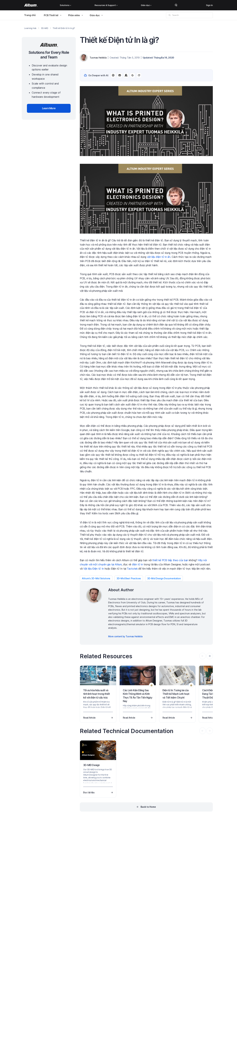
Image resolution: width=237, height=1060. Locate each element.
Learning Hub (30, 28)
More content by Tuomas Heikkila (125, 636)
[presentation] (209, 656)
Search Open (176, 5)
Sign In (209, 5)
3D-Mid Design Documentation (164, 578)
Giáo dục (145, 5)
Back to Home (148, 806)
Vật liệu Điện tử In (93, 568)
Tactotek (132, 568)
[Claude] (126, 75)
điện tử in (137, 564)
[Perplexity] (119, 75)
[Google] (132, 75)
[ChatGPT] (113, 75)
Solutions (64, 5)
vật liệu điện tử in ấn (158, 256)
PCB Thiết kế (51, 15)
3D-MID (44, 28)
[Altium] (31, 5)
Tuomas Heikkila (98, 57)
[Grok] (139, 75)
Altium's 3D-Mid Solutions (96, 578)
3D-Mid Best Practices (129, 578)
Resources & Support (105, 5)
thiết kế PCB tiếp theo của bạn (170, 560)
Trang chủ (30, 15)
